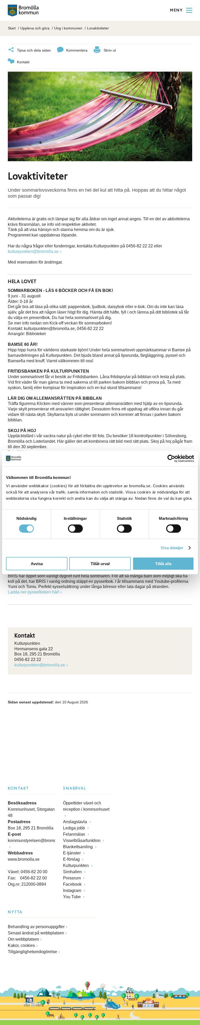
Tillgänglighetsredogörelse (32, 951)
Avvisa (37, 563)
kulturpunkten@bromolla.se (33, 251)
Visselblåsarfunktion (82, 840)
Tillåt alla (163, 563)
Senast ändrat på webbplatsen (36, 933)
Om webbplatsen (23, 939)
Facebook (73, 884)
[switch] (75, 528)
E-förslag (72, 859)
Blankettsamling (78, 847)
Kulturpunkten (76, 865)
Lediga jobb (74, 828)
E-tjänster (72, 853)
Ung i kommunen (68, 28)
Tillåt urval (100, 563)
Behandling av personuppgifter (36, 926)
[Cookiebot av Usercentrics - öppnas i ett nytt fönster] (171, 459)
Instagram (72, 890)
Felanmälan (74, 834)
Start (12, 28)
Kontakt (23, 62)
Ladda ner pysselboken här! (33, 592)
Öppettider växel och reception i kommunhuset (86, 806)
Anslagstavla (75, 822)
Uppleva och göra (34, 28)
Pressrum (72, 878)
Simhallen (73, 872)
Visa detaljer (172, 548)
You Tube (72, 897)
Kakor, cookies (21, 945)
